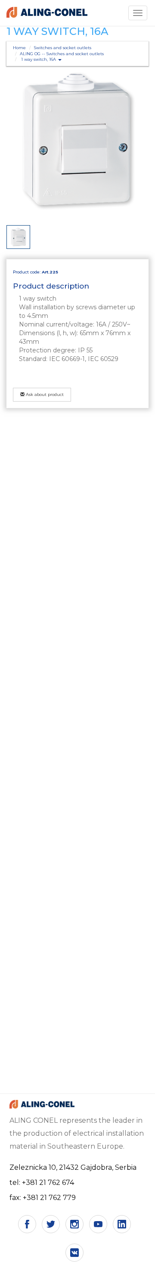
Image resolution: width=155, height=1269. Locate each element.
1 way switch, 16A (39, 59)
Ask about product (44, 394)
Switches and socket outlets (62, 47)
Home (19, 47)
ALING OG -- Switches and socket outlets (62, 53)
